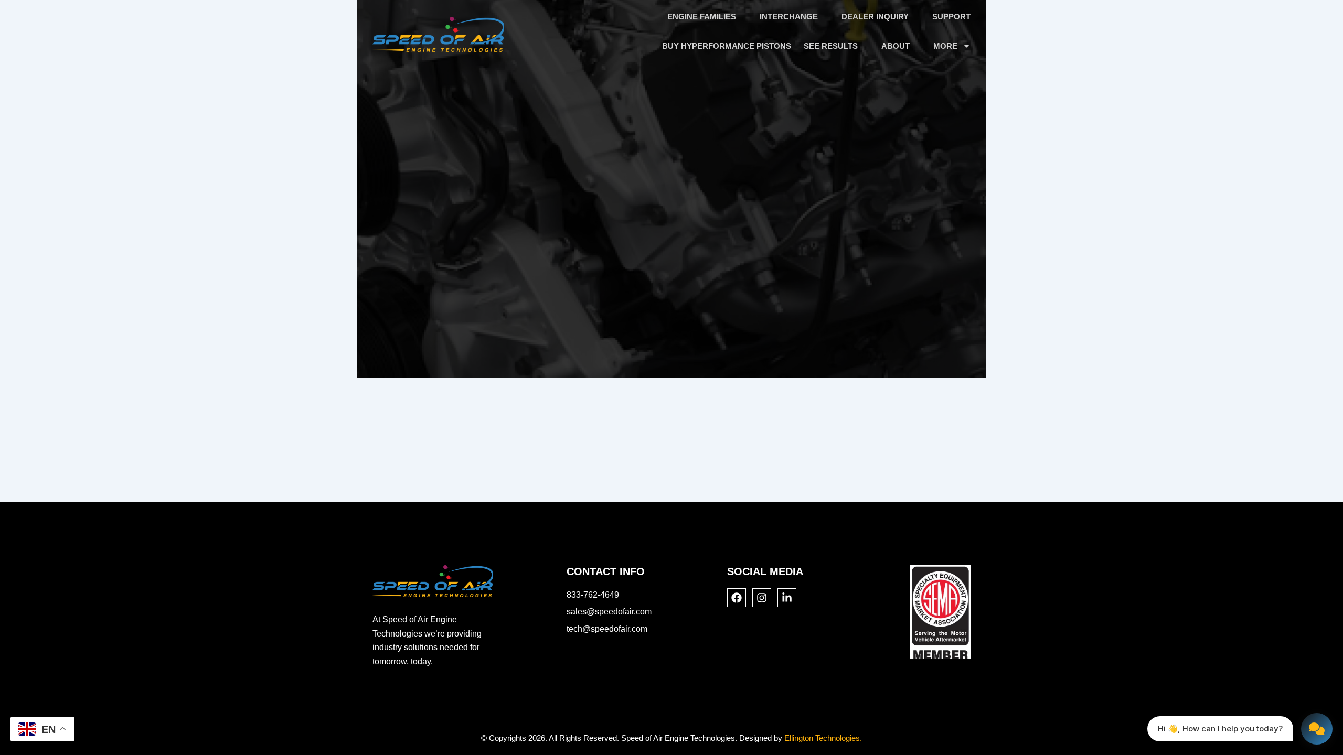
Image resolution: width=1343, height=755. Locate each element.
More (945, 45)
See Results (831, 45)
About (895, 45)
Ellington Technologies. (823, 738)
